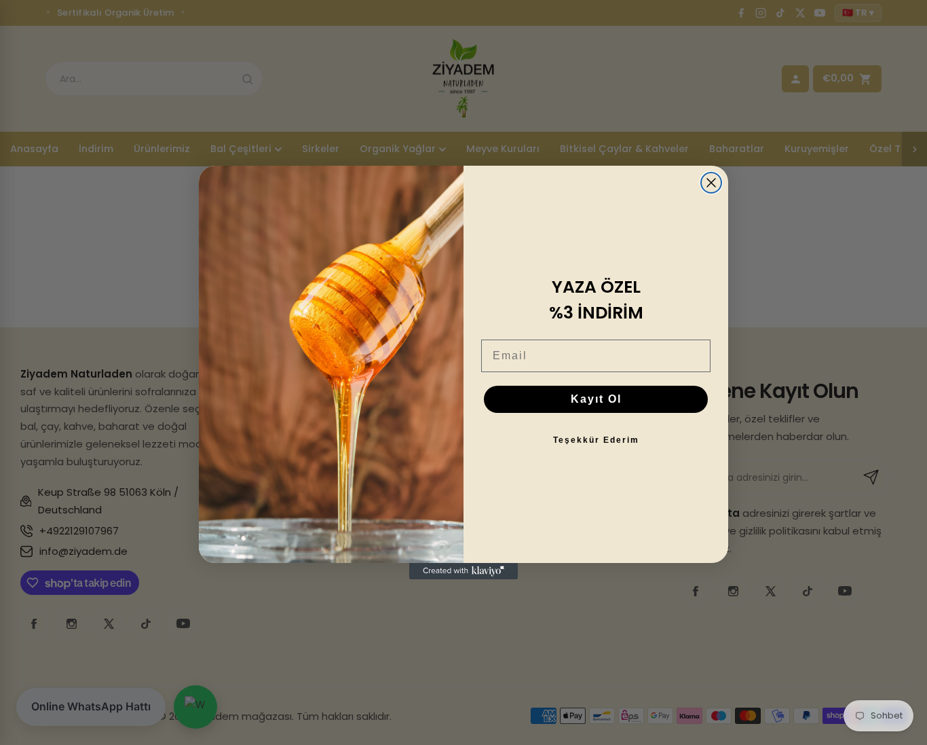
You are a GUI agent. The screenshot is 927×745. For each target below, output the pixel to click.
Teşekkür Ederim (596, 440)
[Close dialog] (711, 182)
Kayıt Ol (596, 399)
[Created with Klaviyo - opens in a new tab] (463, 571)
